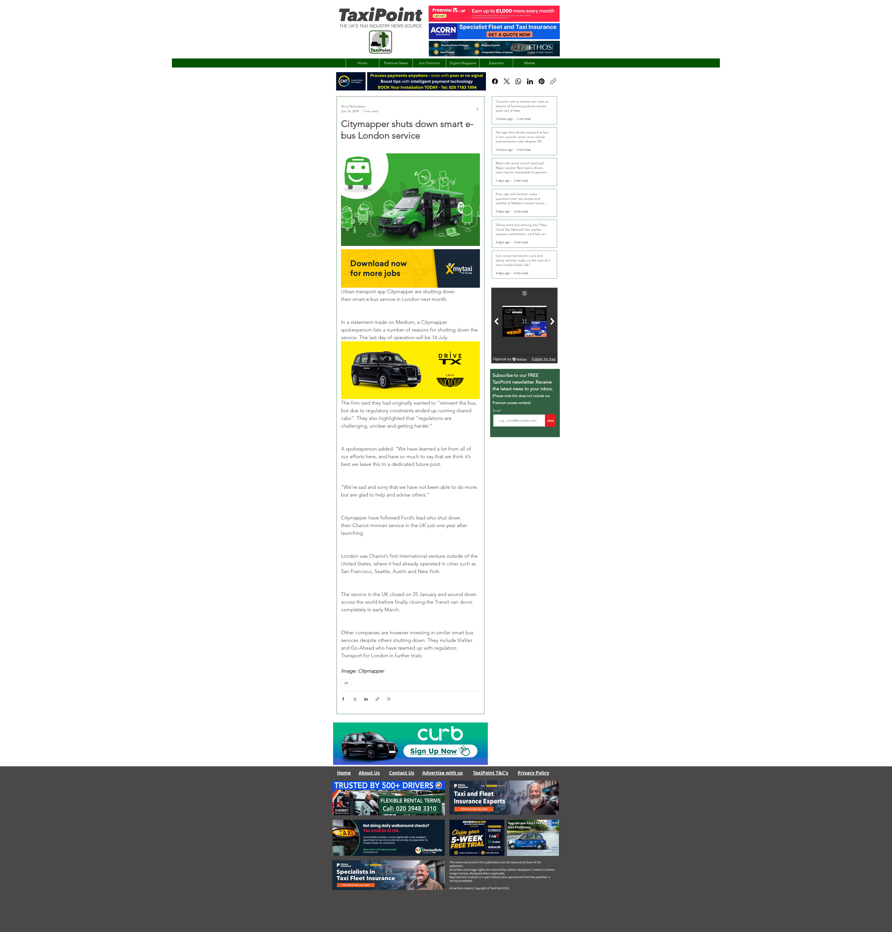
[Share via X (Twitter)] (354, 699)
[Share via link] (377, 699)
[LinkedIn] (530, 81)
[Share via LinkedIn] (366, 699)
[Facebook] (495, 81)
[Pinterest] (541, 81)
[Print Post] (389, 699)
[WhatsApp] (518, 81)
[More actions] (477, 109)
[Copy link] (553, 81)
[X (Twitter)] (507, 81)
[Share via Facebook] (343, 699)
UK (346, 683)
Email (497, 410)
